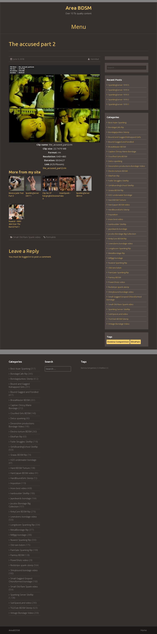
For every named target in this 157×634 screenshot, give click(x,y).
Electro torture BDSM (118, 171)
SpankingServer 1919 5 (118, 85)
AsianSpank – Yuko (65, 194)
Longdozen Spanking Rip (119, 248)
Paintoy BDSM (114, 277)
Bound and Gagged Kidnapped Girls (124, 137)
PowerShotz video (116, 282)
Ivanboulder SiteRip (117, 224)
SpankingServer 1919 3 (118, 94)
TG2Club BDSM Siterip (118, 319)
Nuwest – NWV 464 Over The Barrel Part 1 (15, 224)
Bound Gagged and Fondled (121, 141)
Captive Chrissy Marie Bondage (122, 151)
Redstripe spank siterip (118, 287)
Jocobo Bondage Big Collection (122, 233)
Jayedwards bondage (117, 229)
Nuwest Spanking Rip (117, 262)
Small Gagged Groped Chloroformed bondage (20, 580)
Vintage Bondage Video (118, 323)
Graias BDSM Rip (115, 190)
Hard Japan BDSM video (119, 204)
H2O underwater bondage (120, 195)
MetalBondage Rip (116, 253)
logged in (26, 256)
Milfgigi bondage (115, 258)
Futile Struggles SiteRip (118, 180)
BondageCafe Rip (116, 127)
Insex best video (115, 219)
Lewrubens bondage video (120, 243)
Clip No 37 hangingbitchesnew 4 (50, 196)
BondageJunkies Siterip (118, 132)
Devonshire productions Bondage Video (126, 166)
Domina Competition (118, 341)
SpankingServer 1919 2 (118, 99)
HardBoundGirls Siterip (118, 209)
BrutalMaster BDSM (117, 146)
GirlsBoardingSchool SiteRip (121, 185)
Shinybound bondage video (121, 292)
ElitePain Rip (113, 175)
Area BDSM (79, 8)
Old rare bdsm (114, 267)
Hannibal (95, 59)
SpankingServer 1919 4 (118, 89)
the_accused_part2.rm (54, 168)
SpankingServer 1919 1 (118, 104)
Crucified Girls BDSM (117, 156)
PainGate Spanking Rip (118, 272)
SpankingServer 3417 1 (32, 194)
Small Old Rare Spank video (26, 237)
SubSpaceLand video (118, 314)
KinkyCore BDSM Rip (117, 238)
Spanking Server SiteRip (119, 309)
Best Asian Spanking (117, 122)
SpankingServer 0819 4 (83, 194)
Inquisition (113, 214)
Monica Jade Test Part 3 (16, 194)
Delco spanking (115, 161)
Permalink (51, 237)
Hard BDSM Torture (117, 200)
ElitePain (135, 341)
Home (144, 630)
